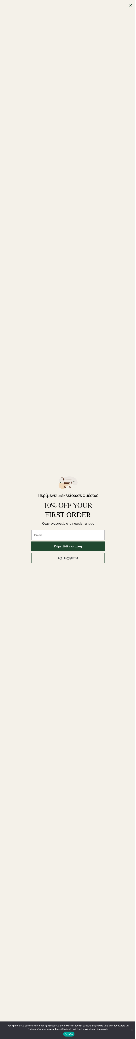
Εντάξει (69, 1034)
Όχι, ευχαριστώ (68, 557)
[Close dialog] (130, 5)
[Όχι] (132, 1030)
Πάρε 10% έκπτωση (68, 546)
